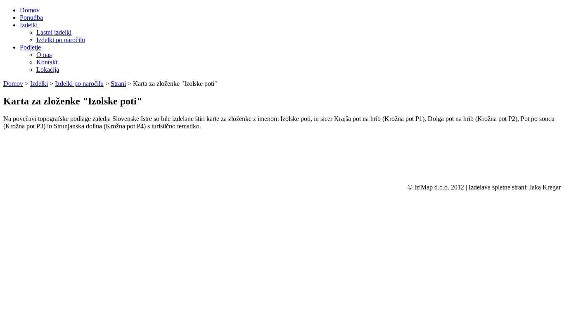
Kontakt (46, 62)
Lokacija (47, 69)
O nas (44, 54)
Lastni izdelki (53, 32)
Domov (13, 83)
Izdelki (39, 83)
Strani (118, 83)
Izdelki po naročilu (60, 39)
